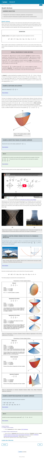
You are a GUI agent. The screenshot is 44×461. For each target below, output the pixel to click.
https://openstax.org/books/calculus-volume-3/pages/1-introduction (17, 434)
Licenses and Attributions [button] (7, 440)
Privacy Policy (22, 456)
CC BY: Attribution (24, 429)
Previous (4, 444)
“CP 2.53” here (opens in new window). (28, 199)
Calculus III (12, 2)
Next (40, 444)
